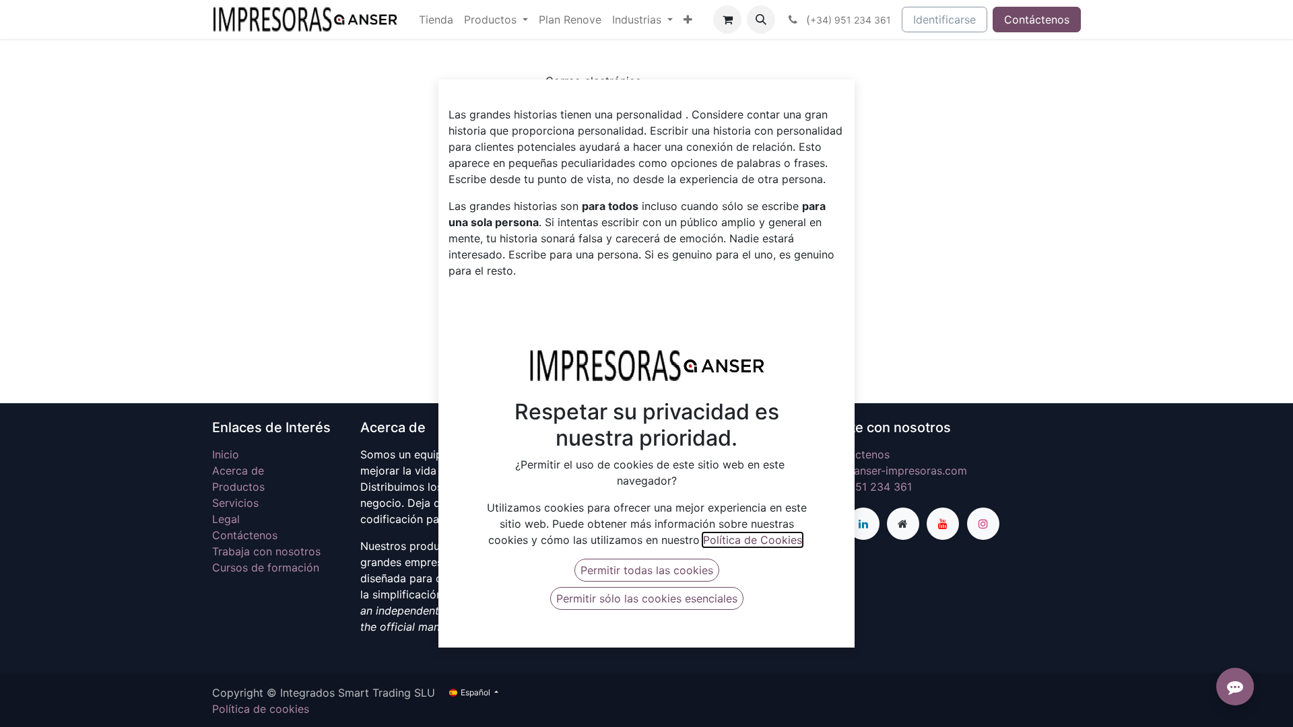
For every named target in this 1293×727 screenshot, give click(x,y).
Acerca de (238, 470)
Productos (238, 486)
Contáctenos (1036, 19)
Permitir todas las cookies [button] (647, 570)
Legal (226, 519)
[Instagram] (983, 524)
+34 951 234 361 (868, 486)
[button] (761, 19)
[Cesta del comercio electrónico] (727, 19)
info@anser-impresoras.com (895, 470)
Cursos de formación (265, 567)
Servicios (235, 503)
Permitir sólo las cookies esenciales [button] (646, 598)
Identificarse (944, 19)
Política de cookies (260, 709)
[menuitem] (436, 19)
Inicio (225, 454)
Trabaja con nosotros (266, 551)
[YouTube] (943, 524)
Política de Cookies (752, 540)
